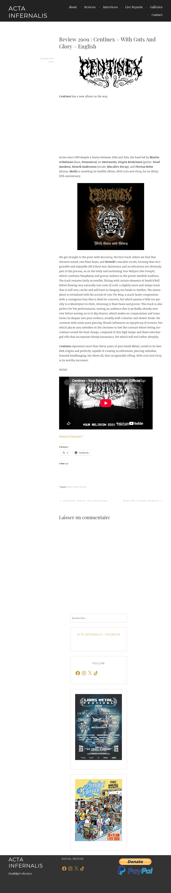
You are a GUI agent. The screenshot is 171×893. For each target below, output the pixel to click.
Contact (157, 14)
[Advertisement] (110, 126)
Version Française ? (71, 436)
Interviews (110, 7)
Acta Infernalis (28, 12)
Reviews (90, 7)
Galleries (156, 7)
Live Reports (134, 7)
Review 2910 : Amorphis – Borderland (141, 500)
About (73, 7)
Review (83, 487)
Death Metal (73, 487)
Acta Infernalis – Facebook (98, 634)
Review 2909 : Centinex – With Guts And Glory (85, 500)
